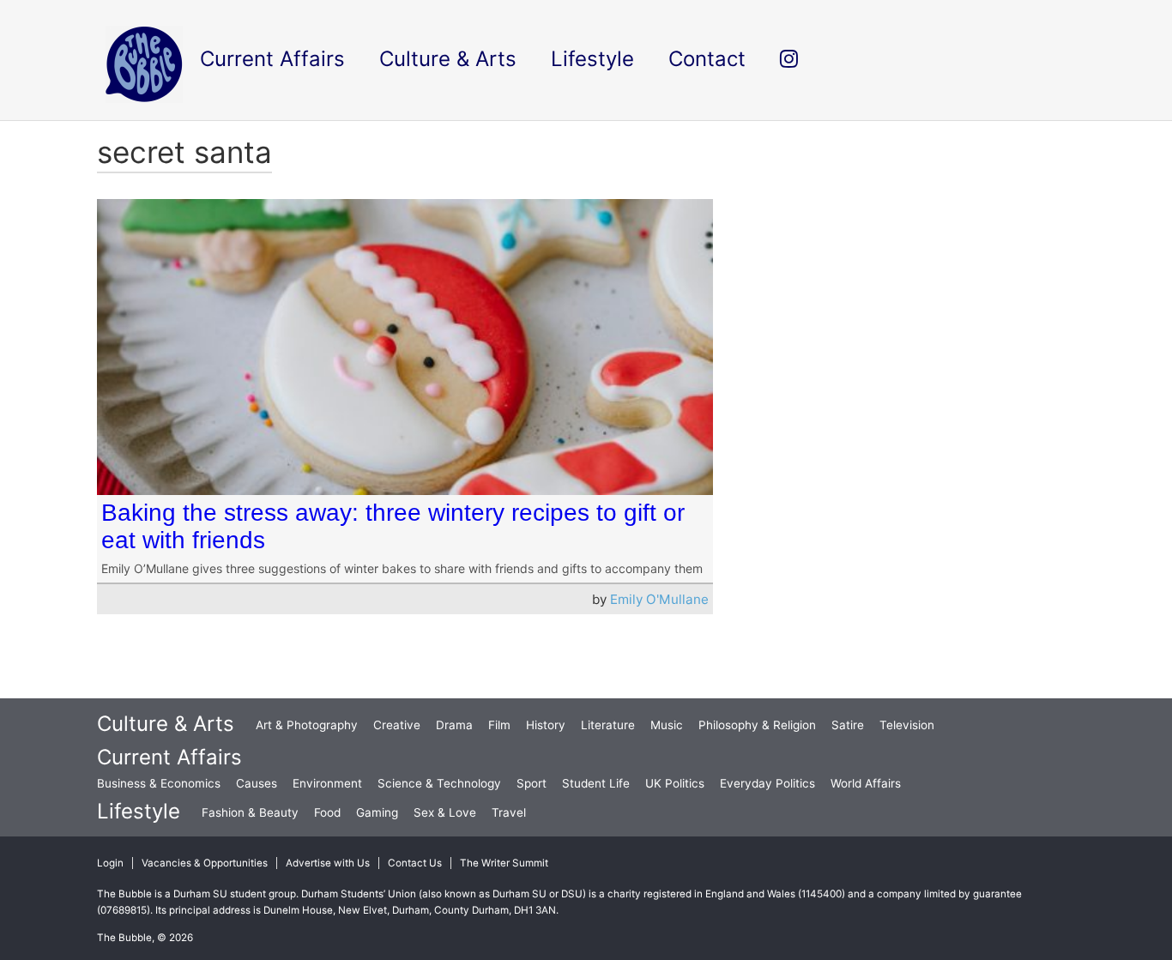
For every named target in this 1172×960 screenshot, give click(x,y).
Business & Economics (159, 783)
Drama (454, 725)
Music (666, 725)
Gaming (377, 812)
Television (906, 725)
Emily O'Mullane (659, 599)
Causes (256, 783)
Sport (532, 783)
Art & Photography (307, 725)
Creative (396, 725)
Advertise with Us (328, 863)
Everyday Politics (767, 783)
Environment (327, 783)
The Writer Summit (504, 863)
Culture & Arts (165, 723)
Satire (847, 725)
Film (499, 725)
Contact (707, 58)
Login (110, 863)
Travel (509, 812)
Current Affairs (169, 757)
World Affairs (866, 783)
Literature (608, 725)
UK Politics (674, 783)
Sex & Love (445, 812)
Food (327, 812)
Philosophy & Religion (757, 725)
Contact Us (415, 863)
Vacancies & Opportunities (205, 863)
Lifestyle (138, 811)
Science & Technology (439, 783)
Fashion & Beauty (250, 812)
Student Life (596, 783)
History (545, 725)
